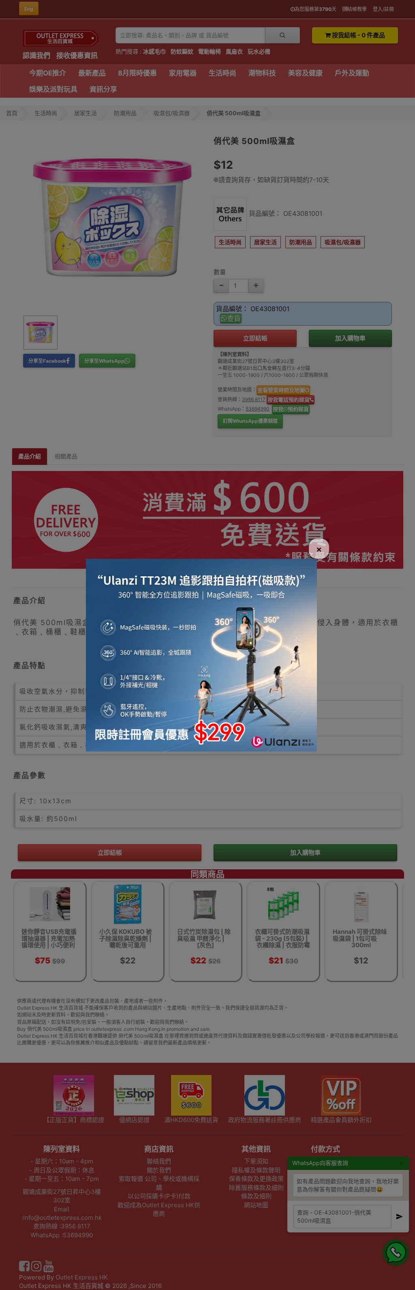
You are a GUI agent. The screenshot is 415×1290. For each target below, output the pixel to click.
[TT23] (201, 654)
